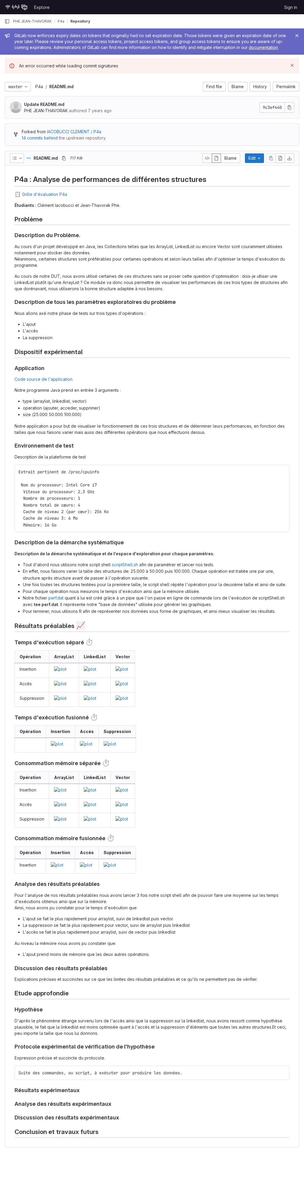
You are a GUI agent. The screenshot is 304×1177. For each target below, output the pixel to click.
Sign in (290, 7)
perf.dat (56, 597)
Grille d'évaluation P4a (44, 194)
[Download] (289, 158)
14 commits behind (40, 137)
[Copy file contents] (271, 158)
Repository (80, 21)
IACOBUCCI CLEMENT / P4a (74, 131)
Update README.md (44, 104)
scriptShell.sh (125, 564)
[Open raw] (280, 158)
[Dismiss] (292, 65)
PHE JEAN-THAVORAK (32, 21)
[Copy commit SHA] (289, 107)
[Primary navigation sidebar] (7, 21)
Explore (42, 7)
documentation (263, 47)
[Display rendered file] (216, 158)
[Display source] (207, 158)
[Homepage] (16, 7)
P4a (39, 86)
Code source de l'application (43, 379)
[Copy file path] (64, 158)
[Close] (296, 35)
